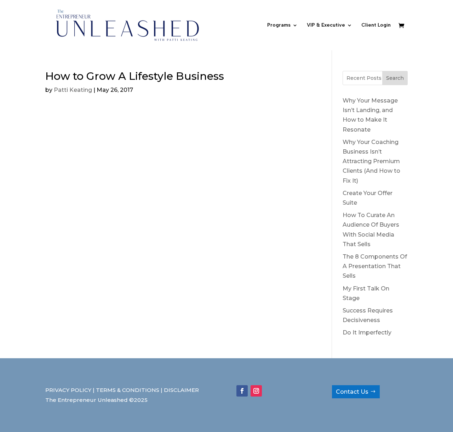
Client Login (376, 25)
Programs (279, 25)
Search (395, 78)
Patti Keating (73, 90)
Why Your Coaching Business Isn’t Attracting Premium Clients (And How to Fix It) (371, 161)
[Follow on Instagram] (256, 391)
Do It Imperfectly (367, 332)
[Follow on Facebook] (242, 391)
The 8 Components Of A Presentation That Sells (375, 266)
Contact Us (352, 391)
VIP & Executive (326, 25)
